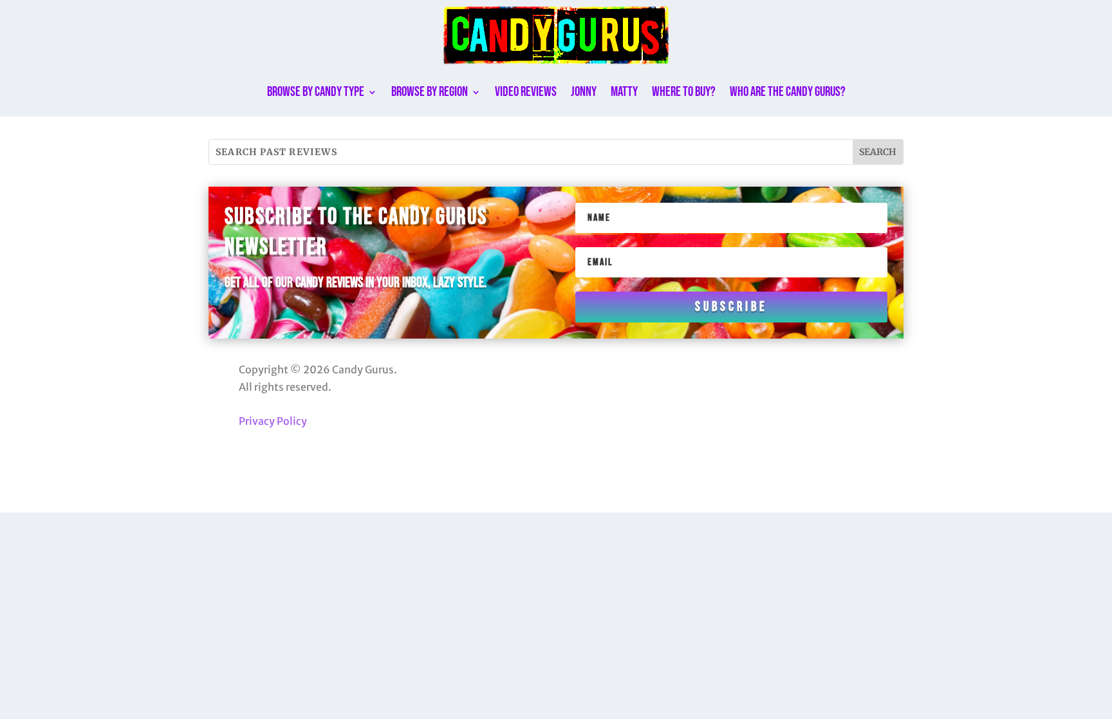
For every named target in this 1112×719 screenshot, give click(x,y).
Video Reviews (526, 92)
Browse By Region (429, 92)
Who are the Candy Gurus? (788, 92)
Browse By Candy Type (315, 92)
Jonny (584, 92)
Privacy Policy (273, 421)
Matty (624, 92)
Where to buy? (684, 92)
